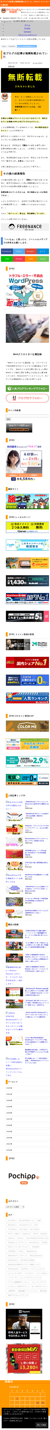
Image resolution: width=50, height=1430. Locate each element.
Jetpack (43, 1234)
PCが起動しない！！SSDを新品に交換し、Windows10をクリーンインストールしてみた (37, 1060)
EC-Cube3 (34, 1229)
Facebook (7, 251)
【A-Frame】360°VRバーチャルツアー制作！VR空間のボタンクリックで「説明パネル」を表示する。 (37, 1003)
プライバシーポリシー (27, 35)
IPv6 (35, 1234)
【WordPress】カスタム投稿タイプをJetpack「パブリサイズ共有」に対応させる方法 (36, 889)
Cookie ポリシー (15, 1420)
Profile (27, 28)
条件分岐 (43, 1291)
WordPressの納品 (27, 1260)
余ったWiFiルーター (39, 1286)
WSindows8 (13, 1269)
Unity (21, 1251)
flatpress (26, 1234)
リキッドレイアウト (38, 1282)
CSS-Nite (12, 1229)
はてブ (43, 251)
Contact (27, 32)
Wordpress (12, 1260)
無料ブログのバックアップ (18, 1295)
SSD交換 (11, 1251)
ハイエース (12, 1278)
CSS (35, 1225)
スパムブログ (37, 63)
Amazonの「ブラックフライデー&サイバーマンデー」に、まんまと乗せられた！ (37, 828)
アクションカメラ (37, 1269)
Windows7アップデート (17, 1256)
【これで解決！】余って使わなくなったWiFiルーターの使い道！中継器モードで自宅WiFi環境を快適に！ (36, 945)
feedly (43, 259)
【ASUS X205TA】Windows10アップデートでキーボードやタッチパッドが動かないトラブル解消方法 (36, 1015)
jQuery (11, 1238)
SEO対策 (35, 1247)
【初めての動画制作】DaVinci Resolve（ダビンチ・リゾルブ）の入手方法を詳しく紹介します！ (36, 969)
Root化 (44, 1242)
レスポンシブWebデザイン (18, 1286)
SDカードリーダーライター (18, 1247)
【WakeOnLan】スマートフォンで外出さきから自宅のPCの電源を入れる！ (37, 804)
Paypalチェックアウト (16, 1242)
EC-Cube (23, 1229)
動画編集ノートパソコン (27, 1291)
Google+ (31, 251)
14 (38, 1403)
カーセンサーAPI (14, 1273)
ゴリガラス (29, 1273)
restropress (33, 1242)
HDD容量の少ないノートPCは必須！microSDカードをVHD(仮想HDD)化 (35, 853)
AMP (39, 1220)
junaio (19, 1238)
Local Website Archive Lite (37, 1238)
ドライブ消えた (42, 1273)
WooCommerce (36, 1256)
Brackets (11, 1225)
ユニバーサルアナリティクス (30, 1278)
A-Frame (11, 1220)
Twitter (19, 251)
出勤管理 (11, 1291)
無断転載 (11, 66)
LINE (7, 259)
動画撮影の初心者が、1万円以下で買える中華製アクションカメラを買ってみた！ (36, 1052)
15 (43, 1403)
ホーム (27, 25)
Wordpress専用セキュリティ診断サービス (24, 1264)
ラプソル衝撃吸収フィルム (18, 1282)
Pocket (19, 259)
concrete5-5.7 (24, 1225)
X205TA (24, 1269)
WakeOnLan (31, 1251)
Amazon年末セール (26, 1220)
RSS (31, 259)
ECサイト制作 (13, 1234)
